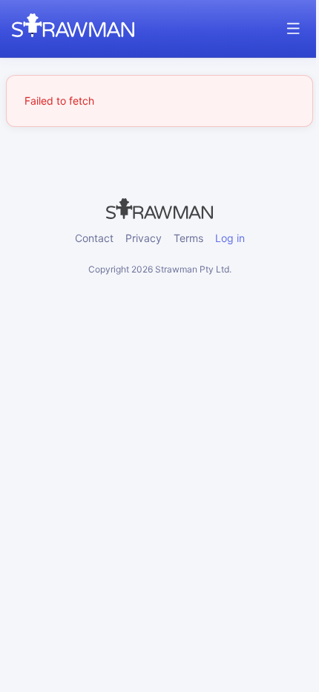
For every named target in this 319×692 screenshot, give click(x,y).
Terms (188, 238)
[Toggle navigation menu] (293, 28)
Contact (94, 238)
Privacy (143, 238)
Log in (230, 238)
